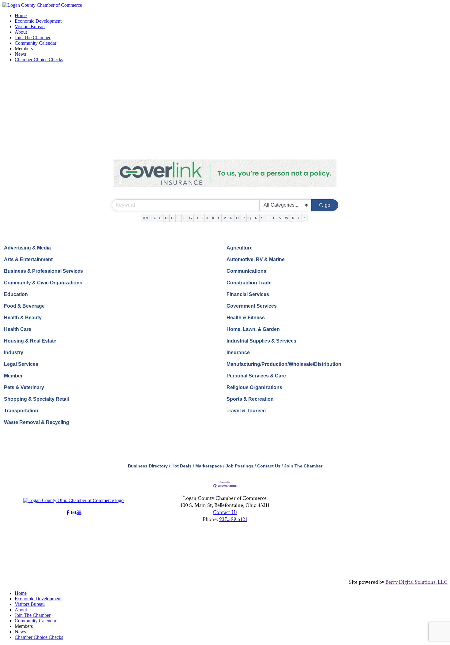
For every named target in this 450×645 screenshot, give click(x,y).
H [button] (197, 218)
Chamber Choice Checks (39, 59)
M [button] (224, 218)
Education (16, 294)
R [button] (256, 218)
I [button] (202, 218)
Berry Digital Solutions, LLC (416, 582)
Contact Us (268, 466)
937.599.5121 (233, 519)
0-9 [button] (145, 218)
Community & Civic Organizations (43, 282)
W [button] (286, 218)
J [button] (207, 218)
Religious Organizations (254, 387)
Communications (246, 271)
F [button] (184, 218)
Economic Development (38, 21)
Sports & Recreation (250, 399)
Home (21, 15)
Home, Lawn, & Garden (253, 329)
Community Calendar (35, 43)
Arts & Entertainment (28, 259)
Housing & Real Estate (30, 340)
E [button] (179, 218)
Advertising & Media (27, 247)
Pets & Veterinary (24, 387)
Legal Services (21, 364)
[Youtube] (79, 512)
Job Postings (239, 466)
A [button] (154, 218)
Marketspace (208, 466)
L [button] (219, 218)
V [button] (280, 218)
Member (13, 375)
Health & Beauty (23, 317)
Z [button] (304, 218)
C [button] (166, 218)
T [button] (268, 218)
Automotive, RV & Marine (256, 259)
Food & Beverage (24, 306)
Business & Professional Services (43, 271)
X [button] (293, 218)
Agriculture (240, 247)
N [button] (231, 218)
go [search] (327, 205)
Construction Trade (249, 282)
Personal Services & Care (256, 375)
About (21, 32)
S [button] (262, 218)
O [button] (237, 218)
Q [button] (250, 218)
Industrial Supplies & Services (261, 340)
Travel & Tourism (246, 410)
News (20, 54)
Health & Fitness (246, 317)
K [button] (213, 218)
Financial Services (248, 294)
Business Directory (148, 466)
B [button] (160, 218)
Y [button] (299, 218)
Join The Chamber (33, 37)
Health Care (17, 329)
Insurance (238, 352)
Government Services (252, 306)
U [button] (274, 218)
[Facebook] (68, 512)
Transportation (21, 410)
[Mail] (73, 512)
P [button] (244, 218)
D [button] (172, 218)
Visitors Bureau (30, 26)
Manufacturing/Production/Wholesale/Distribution (284, 364)
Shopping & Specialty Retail (36, 399)
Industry (13, 352)
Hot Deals (181, 466)
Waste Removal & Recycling (36, 422)
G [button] (190, 218)
